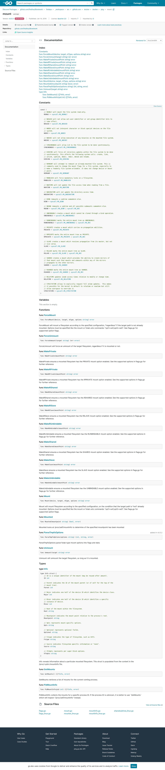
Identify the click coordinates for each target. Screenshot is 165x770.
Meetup (133, 752)
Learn (113, 3)
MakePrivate (50, 351)
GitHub (133, 742)
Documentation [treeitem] (11, 47)
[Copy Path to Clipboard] (114, 9)
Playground (50, 738)
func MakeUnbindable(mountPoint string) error (59, 78)
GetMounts (49, 669)
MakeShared (50, 442)
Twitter (133, 738)
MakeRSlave (50, 405)
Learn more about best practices (109, 25)
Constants (43, 51)
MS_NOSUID (63, 124)
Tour (47, 742)
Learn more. (124, 766)
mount (109, 9)
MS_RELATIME (66, 279)
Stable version (86, 25)
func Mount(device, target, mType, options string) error (62, 81)
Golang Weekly (136, 756)
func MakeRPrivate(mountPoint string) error (57, 62)
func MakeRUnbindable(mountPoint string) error (59, 70)
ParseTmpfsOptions (53, 532)
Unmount (48, 548)
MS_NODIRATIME (68, 194)
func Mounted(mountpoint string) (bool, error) (58, 84)
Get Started (51, 734)
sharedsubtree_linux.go (124, 711)
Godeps (49, 9)
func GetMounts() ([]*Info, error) (56, 94)
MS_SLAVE (61, 246)
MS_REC (77, 208)
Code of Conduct (108, 756)
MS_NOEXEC (63, 140)
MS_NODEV (61, 133)
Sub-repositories (80, 742)
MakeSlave (49, 460)
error (92, 320)
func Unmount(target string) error (53, 89)
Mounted (48, 517)
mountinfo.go (94, 711)
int (77, 537)
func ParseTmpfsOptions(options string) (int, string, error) (63, 86)
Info (46, 569)
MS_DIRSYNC (64, 159)
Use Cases (21, 738)
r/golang (134, 749)
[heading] (9, 3)
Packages (138, 3)
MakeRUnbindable (53, 424)
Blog (104, 742)
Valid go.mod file (23, 25)
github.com (77, 9)
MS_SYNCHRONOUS (70, 147)
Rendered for (141, 40)
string (85, 320)
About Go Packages (81, 745)
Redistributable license (45, 25)
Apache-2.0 (62, 19)
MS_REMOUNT (64, 173)
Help (47, 749)
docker (86, 9)
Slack (133, 745)
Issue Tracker (107, 745)
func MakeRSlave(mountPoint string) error (57, 67)
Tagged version (67, 25)
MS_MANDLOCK (66, 180)
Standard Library (80, 738)
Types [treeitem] (8, 66)
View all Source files (153, 705)
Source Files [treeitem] (10, 70)
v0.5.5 (8, 19)
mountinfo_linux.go (97, 713)
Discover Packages (10, 9)
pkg (102, 9)
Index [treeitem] (8, 51)
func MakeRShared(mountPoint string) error (57, 65)
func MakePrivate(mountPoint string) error (57, 59)
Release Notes (107, 749)
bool (72, 522)
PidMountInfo (50, 685)
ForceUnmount (51, 336)
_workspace (59, 9)
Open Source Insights (24, 32)
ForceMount (50, 315)
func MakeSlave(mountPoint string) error (56, 76)
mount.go (68, 711)
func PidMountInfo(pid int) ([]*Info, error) (60, 97)
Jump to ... (9, 41)
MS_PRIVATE (64, 230)
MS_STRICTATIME (70, 291)
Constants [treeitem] (9, 55)
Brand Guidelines (108, 752)
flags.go (42, 711)
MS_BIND (60, 201)
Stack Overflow (51, 745)
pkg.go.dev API (79, 749)
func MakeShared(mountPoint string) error (57, 73)
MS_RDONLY (63, 114)
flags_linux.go (45, 713)
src (68, 9)
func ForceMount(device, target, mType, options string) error (65, 54)
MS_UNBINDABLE (68, 216)
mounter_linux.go (71, 713)
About (105, 734)
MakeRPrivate (50, 369)
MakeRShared (50, 387)
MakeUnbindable (52, 478)
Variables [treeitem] (9, 59)
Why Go (100, 3)
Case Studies (22, 742)
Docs (123, 3)
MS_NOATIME (64, 187)
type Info (43, 92)
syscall (55, 114)
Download (106, 738)
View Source (158, 106)
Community (152, 3)
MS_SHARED (63, 265)
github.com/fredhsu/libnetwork (31, 9)
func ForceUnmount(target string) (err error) (58, 57)
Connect (135, 734)
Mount (47, 496)
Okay (134, 766)
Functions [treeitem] (9, 62)
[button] (15, 25)
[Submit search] (92, 3)
